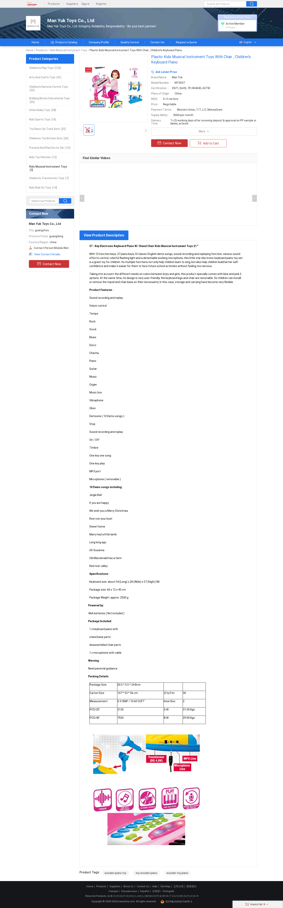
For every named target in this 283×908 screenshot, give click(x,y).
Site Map (165, 886)
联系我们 (192, 886)
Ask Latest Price (166, 71)
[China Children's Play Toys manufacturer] (33, 23)
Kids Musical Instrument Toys (68, 50)
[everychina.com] (35, 4)
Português (168, 891)
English (248, 42)
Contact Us (157, 42)
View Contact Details (47, 254)
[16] (42, 119)
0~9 (196, 896)
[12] (43, 157)
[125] (45, 67)
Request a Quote (186, 42)
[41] (45, 77)
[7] (48, 168)
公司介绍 (178, 886)
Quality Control (130, 42)
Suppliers (72, 4)
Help (154, 886)
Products (54, 4)
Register (101, 4)
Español (144, 891)
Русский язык (129, 891)
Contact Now (52, 264)
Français (113, 891)
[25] (48, 88)
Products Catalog (66, 42)
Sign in (85, 4)
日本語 (156, 891)
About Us (128, 886)
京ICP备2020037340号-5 (178, 901)
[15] (49, 147)
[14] (43, 187)
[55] (49, 100)
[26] (48, 138)
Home (35, 42)
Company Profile (99, 42)
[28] (42, 110)
